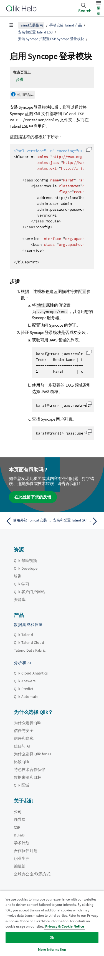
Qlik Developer (26, 568)
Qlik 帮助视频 (25, 560)
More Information (52, 949)
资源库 (20, 599)
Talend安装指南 (31, 25)
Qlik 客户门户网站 (29, 591)
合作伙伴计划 (25, 850)
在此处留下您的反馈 (32, 496)
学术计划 (22, 842)
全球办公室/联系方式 (32, 874)
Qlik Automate (26, 696)
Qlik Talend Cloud (29, 642)
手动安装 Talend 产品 (65, 25)
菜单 (98, 11)
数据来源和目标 (27, 777)
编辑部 (20, 866)
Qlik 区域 (21, 785)
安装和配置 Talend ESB (35, 32)
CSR (17, 827)
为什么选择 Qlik (27, 722)
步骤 (20, 79)
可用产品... (25, 94)
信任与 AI (22, 746)
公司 (18, 811)
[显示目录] (11, 25)
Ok (52, 937)
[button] (89, 149)
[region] (52, 923)
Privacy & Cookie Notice (64, 926)
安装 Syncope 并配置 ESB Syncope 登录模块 (51, 39)
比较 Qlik (21, 761)
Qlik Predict (23, 688)
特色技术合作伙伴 (29, 769)
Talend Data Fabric (29, 650)
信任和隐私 (24, 738)
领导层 (20, 819)
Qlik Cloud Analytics (31, 673)
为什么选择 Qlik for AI (32, 753)
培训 (18, 576)
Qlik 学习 (21, 583)
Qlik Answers (24, 680)
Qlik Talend (23, 634)
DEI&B (19, 835)
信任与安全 (24, 730)
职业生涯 (22, 858)
